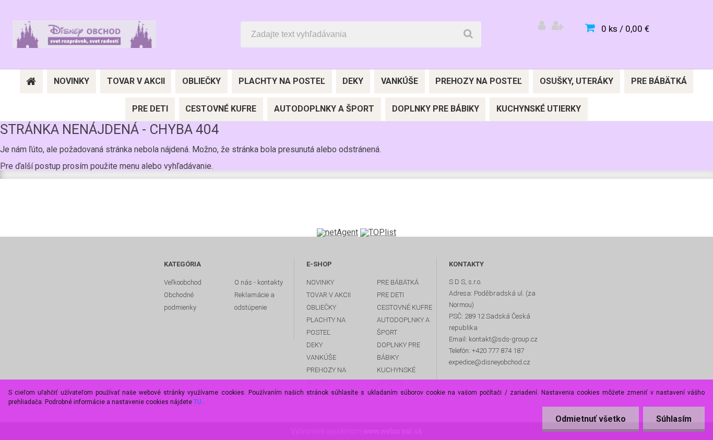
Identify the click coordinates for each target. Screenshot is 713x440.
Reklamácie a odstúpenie (254, 301)
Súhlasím (674, 419)
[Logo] (84, 34)
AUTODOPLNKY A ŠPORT (403, 326)
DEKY (314, 345)
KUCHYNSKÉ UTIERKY (396, 376)
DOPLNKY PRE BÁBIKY (398, 351)
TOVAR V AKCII (328, 295)
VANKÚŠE (321, 357)
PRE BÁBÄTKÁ (398, 282)
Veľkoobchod (182, 282)
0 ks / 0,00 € (625, 28)
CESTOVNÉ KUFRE (404, 307)
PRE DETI (390, 295)
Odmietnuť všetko (590, 419)
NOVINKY (320, 282)
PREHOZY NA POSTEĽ (326, 376)
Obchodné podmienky (180, 301)
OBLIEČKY (321, 307)
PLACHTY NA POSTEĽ (326, 326)
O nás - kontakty (258, 282)
